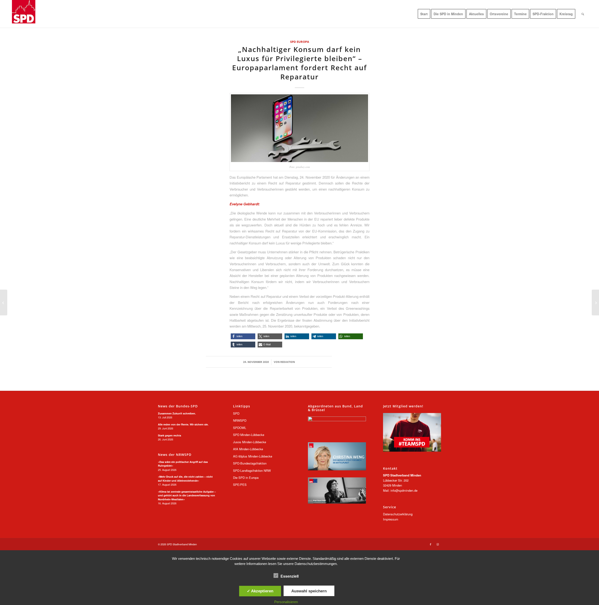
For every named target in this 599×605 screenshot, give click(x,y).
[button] (243, 336)
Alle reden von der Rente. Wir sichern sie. (183, 424)
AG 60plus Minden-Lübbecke (252, 456)
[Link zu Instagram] (437, 544)
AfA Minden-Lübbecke (248, 449)
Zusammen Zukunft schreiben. (177, 413)
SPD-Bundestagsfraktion (250, 463)
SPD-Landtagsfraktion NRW (252, 470)
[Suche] (582, 14)
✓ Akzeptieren (260, 591)
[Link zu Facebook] (430, 544)
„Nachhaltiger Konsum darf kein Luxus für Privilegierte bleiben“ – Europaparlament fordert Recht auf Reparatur (299, 62)
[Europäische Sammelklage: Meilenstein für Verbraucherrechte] (3, 302)
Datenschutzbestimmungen (316, 564)
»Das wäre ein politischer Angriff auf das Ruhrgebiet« (183, 464)
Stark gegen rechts (169, 435)
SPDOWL (239, 427)
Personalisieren (286, 602)
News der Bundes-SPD (178, 406)
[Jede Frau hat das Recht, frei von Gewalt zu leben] (595, 302)
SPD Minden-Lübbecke (248, 434)
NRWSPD (239, 420)
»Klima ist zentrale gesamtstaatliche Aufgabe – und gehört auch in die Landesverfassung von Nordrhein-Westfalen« (187, 495)
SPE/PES (240, 484)
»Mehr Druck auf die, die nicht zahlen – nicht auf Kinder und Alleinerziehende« (185, 478)
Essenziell (290, 576)
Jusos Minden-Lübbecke (249, 442)
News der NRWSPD (174, 455)
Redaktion (287, 362)
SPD (236, 413)
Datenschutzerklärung (398, 514)
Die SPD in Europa (246, 477)
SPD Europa (299, 42)
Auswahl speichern (309, 591)
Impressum (390, 519)
